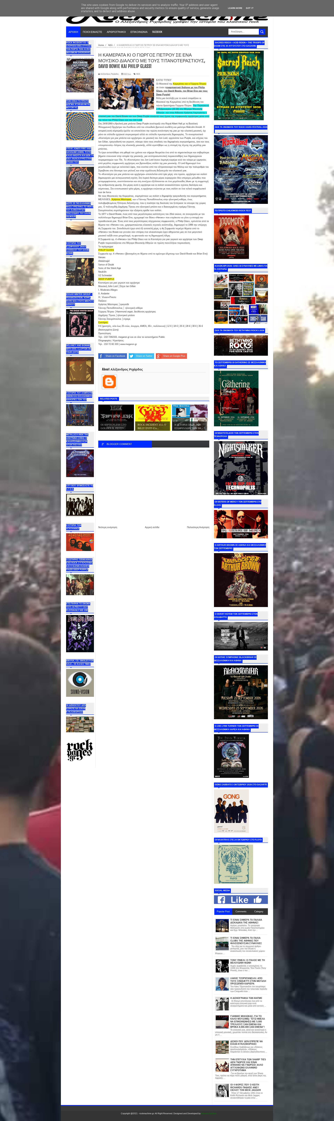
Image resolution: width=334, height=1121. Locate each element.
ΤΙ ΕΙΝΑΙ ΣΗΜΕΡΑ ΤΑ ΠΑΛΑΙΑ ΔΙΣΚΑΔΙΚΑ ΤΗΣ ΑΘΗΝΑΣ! (246, 921)
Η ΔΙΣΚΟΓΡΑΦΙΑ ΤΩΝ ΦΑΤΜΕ (246, 998)
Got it (250, 8)
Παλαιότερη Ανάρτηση (198, 527)
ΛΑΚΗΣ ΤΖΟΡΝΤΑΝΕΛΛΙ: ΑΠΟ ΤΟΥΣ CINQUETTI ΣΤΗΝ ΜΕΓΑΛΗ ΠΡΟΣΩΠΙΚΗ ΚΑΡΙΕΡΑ (248, 981)
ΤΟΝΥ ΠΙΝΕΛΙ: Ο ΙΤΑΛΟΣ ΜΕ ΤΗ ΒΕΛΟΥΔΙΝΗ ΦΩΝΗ (247, 961)
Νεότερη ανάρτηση (107, 527)
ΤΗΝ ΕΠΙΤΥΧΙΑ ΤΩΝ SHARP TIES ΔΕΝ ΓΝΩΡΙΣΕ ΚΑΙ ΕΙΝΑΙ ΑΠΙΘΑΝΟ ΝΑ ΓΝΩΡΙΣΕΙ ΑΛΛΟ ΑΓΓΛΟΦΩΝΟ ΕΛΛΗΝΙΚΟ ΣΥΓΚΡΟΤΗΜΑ (248, 1065)
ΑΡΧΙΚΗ (73, 32)
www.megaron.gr (128, 344)
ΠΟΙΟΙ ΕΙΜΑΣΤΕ (92, 32)
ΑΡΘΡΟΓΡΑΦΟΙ (116, 32)
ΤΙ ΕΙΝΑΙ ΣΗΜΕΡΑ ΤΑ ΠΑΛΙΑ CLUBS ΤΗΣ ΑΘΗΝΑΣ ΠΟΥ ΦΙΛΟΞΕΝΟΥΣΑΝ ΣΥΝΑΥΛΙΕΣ (246, 941)
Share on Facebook (115, 356)
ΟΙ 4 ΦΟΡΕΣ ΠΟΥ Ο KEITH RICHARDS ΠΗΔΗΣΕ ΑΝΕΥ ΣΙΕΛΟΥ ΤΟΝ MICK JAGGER (245, 1087)
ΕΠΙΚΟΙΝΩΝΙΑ (139, 32)
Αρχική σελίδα (152, 527)
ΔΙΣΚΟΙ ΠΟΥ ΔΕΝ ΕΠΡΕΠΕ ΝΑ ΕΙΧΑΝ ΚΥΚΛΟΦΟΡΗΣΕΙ (246, 1043)
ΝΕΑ (138, 74)
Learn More (235, 8)
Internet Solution (209, 1113)
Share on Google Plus (174, 356)
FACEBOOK (157, 32)
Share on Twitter (144, 356)
